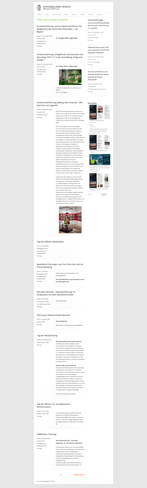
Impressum (90, 14)
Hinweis (91, 125)
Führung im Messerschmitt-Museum (53, 315)
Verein (65, 14)
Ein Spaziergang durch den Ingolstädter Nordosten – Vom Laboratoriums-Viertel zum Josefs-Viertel (99, 167)
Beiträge (47, 14)
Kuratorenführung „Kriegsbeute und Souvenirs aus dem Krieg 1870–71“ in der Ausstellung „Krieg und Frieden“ (60, 57)
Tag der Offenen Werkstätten (50, 241)
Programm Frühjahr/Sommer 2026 (98, 150)
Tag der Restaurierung (47, 335)
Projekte (74, 14)
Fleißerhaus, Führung (46, 434)
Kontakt (82, 14)
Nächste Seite (78, 475)
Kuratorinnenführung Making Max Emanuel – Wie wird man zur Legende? (98, 25)
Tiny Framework (45, 481)
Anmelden (52, 481)
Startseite (39, 14)
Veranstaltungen (56, 14)
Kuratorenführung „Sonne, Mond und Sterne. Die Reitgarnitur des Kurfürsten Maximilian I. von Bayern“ (59, 29)
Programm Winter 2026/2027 (97, 120)
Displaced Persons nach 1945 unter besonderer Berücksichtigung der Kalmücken (98, 50)
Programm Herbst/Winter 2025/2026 (99, 189)
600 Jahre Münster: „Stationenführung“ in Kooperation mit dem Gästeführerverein (56, 293)
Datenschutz (99, 14)
